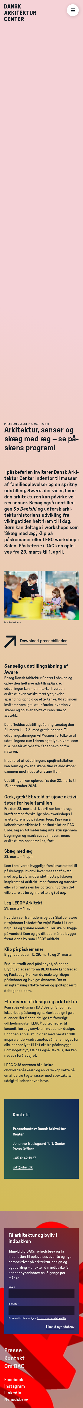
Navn (12, 1287)
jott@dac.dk (23, 1167)
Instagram (14, 1386)
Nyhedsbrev (16, 1399)
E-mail (21, 1303)
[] (26, 424)
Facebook (13, 1379)
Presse (13, 1350)
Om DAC (14, 1366)
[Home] (23, 12)
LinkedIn (12, 1393)
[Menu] (73, 10)
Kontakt (14, 1358)
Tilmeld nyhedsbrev (60, 1327)
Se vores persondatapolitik (51, 1318)
